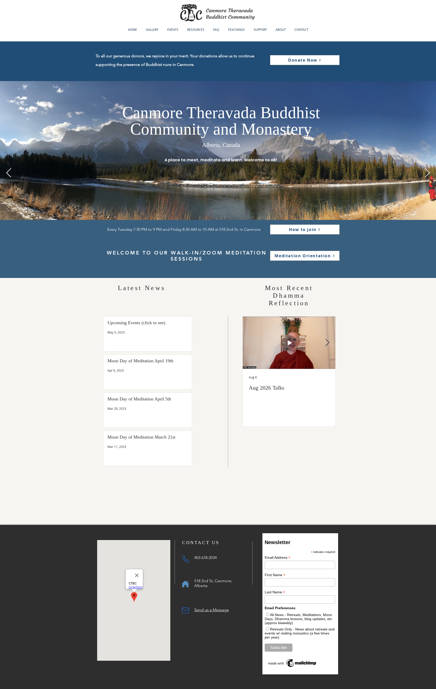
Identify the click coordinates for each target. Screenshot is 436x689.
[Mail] (185, 610)
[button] (173, 29)
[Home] (185, 584)
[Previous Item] (9, 173)
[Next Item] (427, 173)
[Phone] (185, 559)
